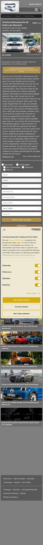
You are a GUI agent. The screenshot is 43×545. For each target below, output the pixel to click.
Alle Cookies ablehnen (21, 313)
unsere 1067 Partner (16, 240)
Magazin (18, 16)
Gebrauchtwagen (19, 478)
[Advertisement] (21, 450)
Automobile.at (7, 16)
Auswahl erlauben (21, 307)
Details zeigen (31, 293)
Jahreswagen (24, 165)
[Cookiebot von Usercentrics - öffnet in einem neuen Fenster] (31, 229)
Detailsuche (21, 226)
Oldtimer (9, 170)
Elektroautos (7, 478)
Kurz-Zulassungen (13, 167)
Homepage (7, 489)
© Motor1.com (8, 157)
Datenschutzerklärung (10, 493)
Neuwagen (9, 165)
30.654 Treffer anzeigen (21, 220)
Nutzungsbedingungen (29, 489)
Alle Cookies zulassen (21, 300)
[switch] (38, 272)
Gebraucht (29, 167)
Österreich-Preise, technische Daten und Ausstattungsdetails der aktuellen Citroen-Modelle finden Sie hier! (21, 70)
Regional (17, 482)
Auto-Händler (26, 482)
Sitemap (23, 493)
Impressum (16, 489)
